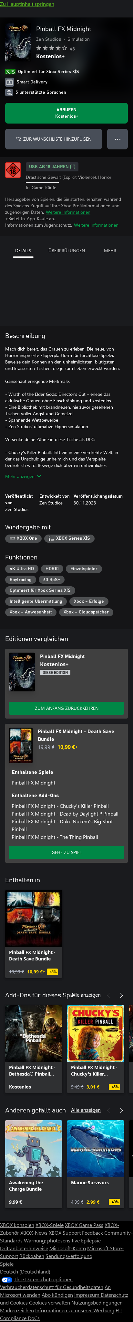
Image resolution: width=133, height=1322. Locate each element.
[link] (33, 934)
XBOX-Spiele (50, 1224)
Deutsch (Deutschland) (25, 1271)
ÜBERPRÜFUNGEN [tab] (66, 250)
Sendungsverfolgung (69, 1255)
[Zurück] (108, 995)
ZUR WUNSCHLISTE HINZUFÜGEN (57, 139)
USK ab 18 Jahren (49, 167)
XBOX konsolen (17, 1224)
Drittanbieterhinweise (24, 1248)
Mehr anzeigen (20, 476)
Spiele (7, 1263)
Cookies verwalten (49, 1302)
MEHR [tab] (110, 250)
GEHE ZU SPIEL (67, 852)
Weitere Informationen (68, 212)
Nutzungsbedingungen (97, 1302)
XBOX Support (65, 1232)
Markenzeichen (17, 1310)
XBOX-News (33, 1232)
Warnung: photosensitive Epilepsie (62, 1240)
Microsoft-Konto (67, 1248)
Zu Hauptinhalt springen (27, 3)
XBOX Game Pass (84, 1224)
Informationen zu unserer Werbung (74, 1310)
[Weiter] (121, 995)
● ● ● (118, 139)
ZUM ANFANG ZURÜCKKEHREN (66, 708)
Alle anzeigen (86, 994)
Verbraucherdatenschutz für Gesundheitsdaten (51, 1287)
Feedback (92, 1232)
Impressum (87, 1294)
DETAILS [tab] (23, 250)
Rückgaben (31, 1255)
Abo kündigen (57, 1294)
